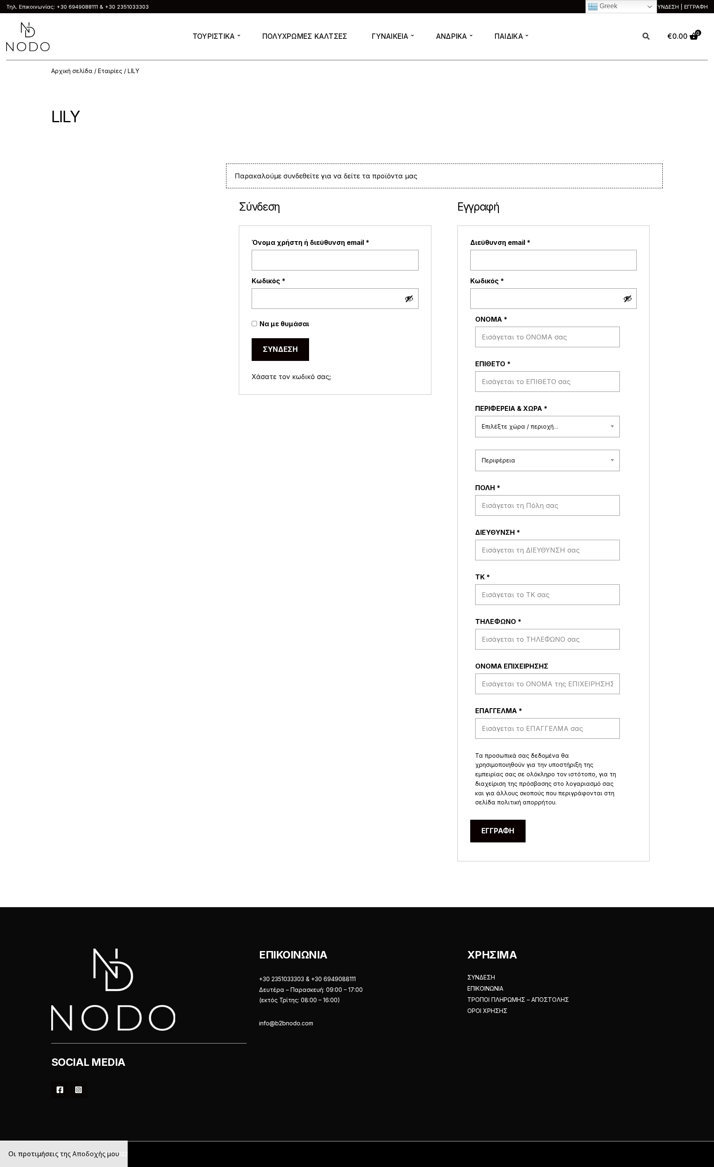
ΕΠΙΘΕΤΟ (493, 364)
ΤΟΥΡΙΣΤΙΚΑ (214, 36)
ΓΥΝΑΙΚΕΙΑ (390, 36)
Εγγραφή (497, 831)
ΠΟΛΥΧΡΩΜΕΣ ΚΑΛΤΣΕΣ (304, 36)
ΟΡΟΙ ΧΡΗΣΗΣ (487, 1010)
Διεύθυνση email (518, 242)
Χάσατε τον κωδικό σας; (291, 376)
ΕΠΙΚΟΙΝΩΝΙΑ (485, 988)
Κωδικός (286, 281)
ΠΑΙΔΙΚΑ (509, 36)
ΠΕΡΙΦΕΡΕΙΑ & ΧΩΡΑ (511, 408)
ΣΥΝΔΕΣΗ (481, 977)
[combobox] (547, 426)
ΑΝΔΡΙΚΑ (451, 36)
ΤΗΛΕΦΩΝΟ (498, 621)
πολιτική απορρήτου (526, 802)
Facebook (60, 1089)
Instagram (78, 1089)
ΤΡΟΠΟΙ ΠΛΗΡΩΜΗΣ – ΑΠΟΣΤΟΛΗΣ (518, 999)
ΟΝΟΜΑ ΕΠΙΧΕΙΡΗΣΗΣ (512, 666)
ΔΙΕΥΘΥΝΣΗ (497, 532)
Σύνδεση (280, 349)
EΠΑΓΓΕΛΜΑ (498, 711)
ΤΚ (482, 577)
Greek (607, 5)
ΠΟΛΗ (487, 488)
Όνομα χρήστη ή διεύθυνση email (328, 242)
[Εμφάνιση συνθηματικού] (409, 298)
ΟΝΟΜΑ (491, 319)
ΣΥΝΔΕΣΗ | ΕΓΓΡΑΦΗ (681, 6)
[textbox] (547, 426)
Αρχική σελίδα (72, 70)
